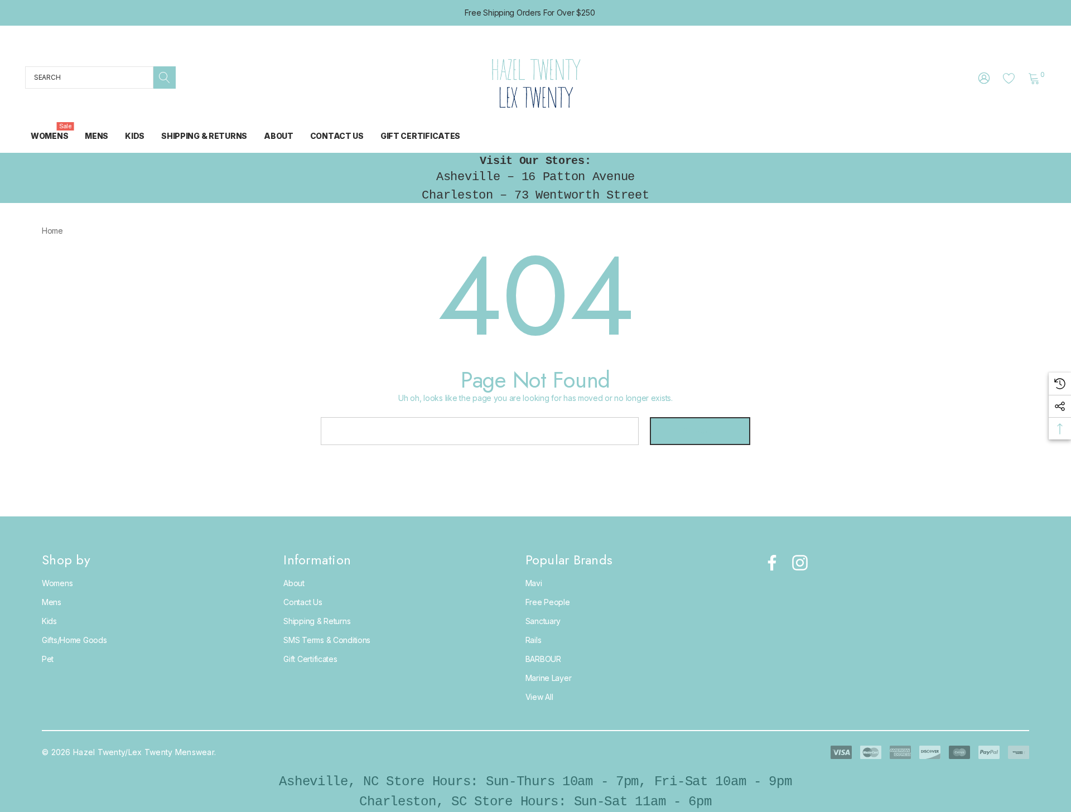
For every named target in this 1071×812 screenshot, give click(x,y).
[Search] (164, 77)
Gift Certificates (310, 659)
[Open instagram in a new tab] (798, 563)
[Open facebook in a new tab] (769, 563)
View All (539, 697)
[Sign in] (983, 77)
